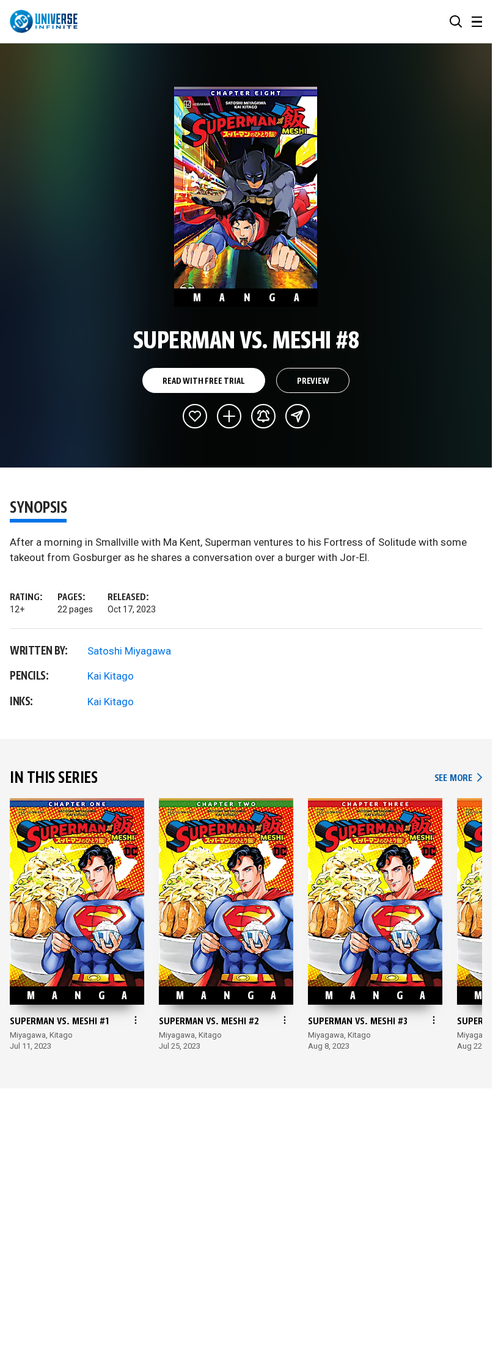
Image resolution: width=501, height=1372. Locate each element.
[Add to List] (229, 416)
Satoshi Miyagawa (129, 651)
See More (458, 778)
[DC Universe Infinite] (44, 21)
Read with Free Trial (203, 381)
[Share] (297, 416)
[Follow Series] (263, 416)
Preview (313, 381)
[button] (455, 21)
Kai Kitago (110, 676)
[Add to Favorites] (195, 416)
